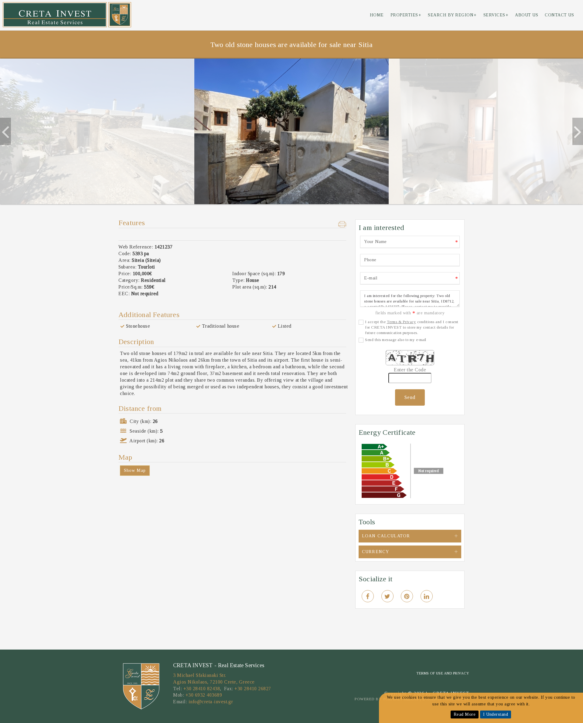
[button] (342, 225)
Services (496, 15)
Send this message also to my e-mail (395, 339)
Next (576, 131)
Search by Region (452, 15)
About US (526, 15)
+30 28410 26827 (252, 688)
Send (409, 397)
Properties (405, 15)
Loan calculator (386, 536)
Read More (465, 714)
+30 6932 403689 (204, 695)
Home (377, 15)
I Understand (495, 714)
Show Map (135, 470)
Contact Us (559, 15)
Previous (4, 131)
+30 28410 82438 (201, 688)
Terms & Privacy (401, 321)
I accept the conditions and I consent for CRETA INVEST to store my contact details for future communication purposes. (412, 327)
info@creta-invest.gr (211, 701)
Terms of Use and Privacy (442, 673)
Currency (375, 551)
